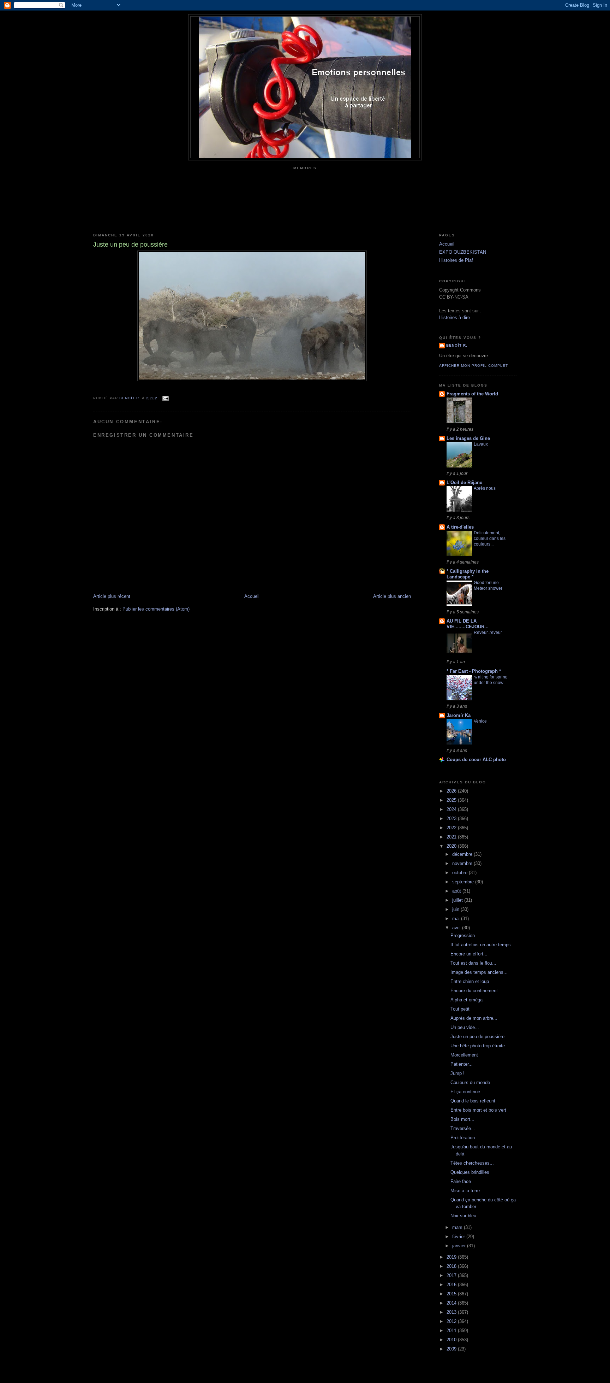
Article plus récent (111, 596)
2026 (452, 791)
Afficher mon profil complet (473, 365)
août (457, 891)
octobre (460, 872)
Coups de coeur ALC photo (476, 759)
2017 (452, 1275)
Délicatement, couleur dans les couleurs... (490, 538)
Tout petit (460, 1009)
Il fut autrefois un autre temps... (482, 944)
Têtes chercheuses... (472, 1163)
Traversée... (462, 1128)
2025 (452, 800)
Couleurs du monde (470, 1082)
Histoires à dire (454, 317)
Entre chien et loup (469, 981)
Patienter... (461, 1064)
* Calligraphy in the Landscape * (468, 574)
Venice (480, 721)
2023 (452, 818)
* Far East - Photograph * (474, 671)
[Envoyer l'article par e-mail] (165, 398)
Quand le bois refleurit (472, 1101)
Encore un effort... (469, 954)
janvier (459, 1245)
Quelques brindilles (469, 1172)
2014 (452, 1303)
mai (456, 918)
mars (458, 1227)
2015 (452, 1293)
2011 (452, 1330)
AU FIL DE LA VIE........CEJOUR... (468, 623)
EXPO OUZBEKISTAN (462, 252)
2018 (452, 1266)
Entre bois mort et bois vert (478, 1110)
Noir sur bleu (463, 1215)
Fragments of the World (472, 393)
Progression (462, 935)
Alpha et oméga (466, 999)
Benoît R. (456, 345)
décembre (463, 854)
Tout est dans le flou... (473, 963)
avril (457, 927)
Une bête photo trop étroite (477, 1045)
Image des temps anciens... (479, 972)
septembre (463, 881)
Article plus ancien (392, 596)
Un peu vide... (464, 1027)
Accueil (251, 596)
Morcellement (464, 1055)
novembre (463, 863)
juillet (458, 900)
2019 (452, 1257)
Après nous (485, 488)
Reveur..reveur (488, 632)
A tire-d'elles (460, 527)
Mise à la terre (465, 1190)
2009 (452, 1349)
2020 (452, 846)
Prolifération (462, 1137)
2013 (452, 1312)
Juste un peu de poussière (477, 1036)
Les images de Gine (468, 438)
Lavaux (481, 444)
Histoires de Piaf (456, 260)
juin (456, 909)
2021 (452, 837)
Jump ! (457, 1073)
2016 (452, 1284)
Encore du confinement (474, 990)
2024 (452, 809)
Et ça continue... (467, 1091)
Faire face (460, 1181)
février (459, 1236)
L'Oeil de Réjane (464, 482)
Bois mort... (462, 1119)
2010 (452, 1339)
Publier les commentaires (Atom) (156, 609)
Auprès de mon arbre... (473, 1018)
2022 (452, 827)
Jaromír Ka (459, 715)
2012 (452, 1321)
